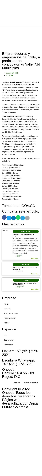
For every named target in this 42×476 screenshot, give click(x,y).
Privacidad (17, 382)
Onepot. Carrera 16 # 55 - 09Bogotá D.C (18, 373)
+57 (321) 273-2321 (20, 353)
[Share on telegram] (22, 218)
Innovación (7, 309)
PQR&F (6, 323)
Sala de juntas (8, 340)
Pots (5, 335)
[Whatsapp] (40, 38)
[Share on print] (27, 218)
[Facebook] (40, 31)
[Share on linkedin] (13, 218)
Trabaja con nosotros (11, 313)
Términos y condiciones (31, 382)
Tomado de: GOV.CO (18, 206)
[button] (26, 231)
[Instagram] (40, 35)
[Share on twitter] (9, 218)
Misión (6, 304)
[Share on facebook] (4, 217)
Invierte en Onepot (10, 318)
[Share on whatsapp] (18, 217)
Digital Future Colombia (20, 405)
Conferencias (8, 345)
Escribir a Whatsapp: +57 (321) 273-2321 (18, 362)
